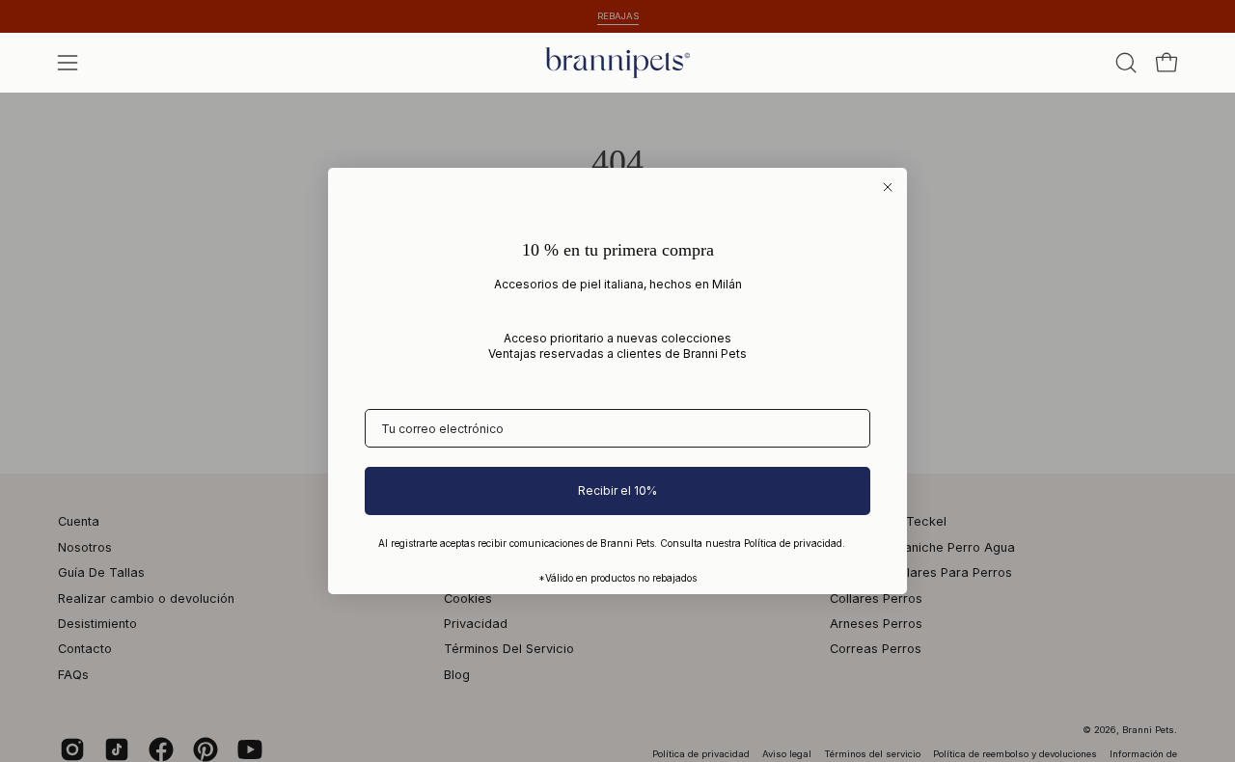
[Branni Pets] (617, 62)
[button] (1126, 62)
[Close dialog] (887, 187)
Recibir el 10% (617, 490)
